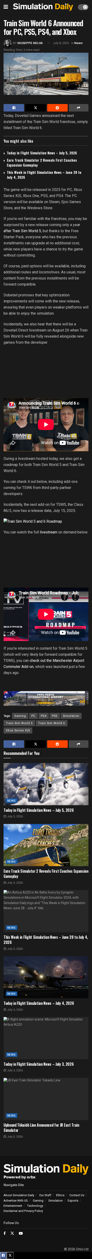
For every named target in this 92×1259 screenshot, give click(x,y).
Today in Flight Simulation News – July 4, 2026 (39, 1003)
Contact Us (76, 1195)
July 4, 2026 (14, 1009)
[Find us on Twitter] (12, 1233)
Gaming (20, 716)
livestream (48, 532)
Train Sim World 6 (51, 723)
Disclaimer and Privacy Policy (23, 1211)
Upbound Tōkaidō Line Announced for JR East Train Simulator (41, 1127)
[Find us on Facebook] (5, 1233)
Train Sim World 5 (19, 723)
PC (33, 716)
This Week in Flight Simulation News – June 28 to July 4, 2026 (44, 175)
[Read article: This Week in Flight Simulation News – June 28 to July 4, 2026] (46, 911)
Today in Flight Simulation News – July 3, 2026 (39, 1064)
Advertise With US (16, 1200)
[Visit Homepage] (43, 7)
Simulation (71, 716)
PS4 (43, 716)
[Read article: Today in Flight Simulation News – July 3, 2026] (46, 1038)
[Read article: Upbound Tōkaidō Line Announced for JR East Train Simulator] (46, 1099)
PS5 (55, 716)
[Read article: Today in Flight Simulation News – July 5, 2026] (46, 784)
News (78, 43)
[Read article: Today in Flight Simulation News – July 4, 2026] (46, 977)
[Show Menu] (6, 7)
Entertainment (13, 1205)
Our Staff (45, 1195)
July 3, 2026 (14, 1136)
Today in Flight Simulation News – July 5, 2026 (42, 152)
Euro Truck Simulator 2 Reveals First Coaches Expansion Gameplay (42, 162)
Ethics (60, 1195)
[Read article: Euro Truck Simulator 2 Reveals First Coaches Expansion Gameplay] (46, 845)
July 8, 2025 (61, 43)
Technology (35, 1205)
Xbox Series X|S (18, 730)
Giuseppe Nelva (30, 43)
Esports (73, 1200)
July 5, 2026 (14, 816)
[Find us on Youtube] (21, 1233)
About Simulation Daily (19, 1195)
